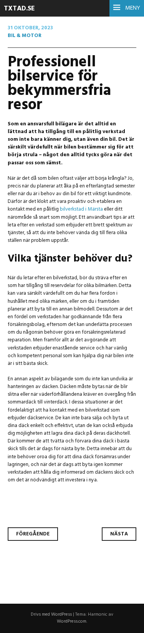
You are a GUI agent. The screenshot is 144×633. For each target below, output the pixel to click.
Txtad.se (19, 8)
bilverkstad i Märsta (81, 209)
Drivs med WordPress (51, 614)
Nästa (119, 534)
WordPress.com (71, 621)
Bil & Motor (24, 36)
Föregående (33, 534)
